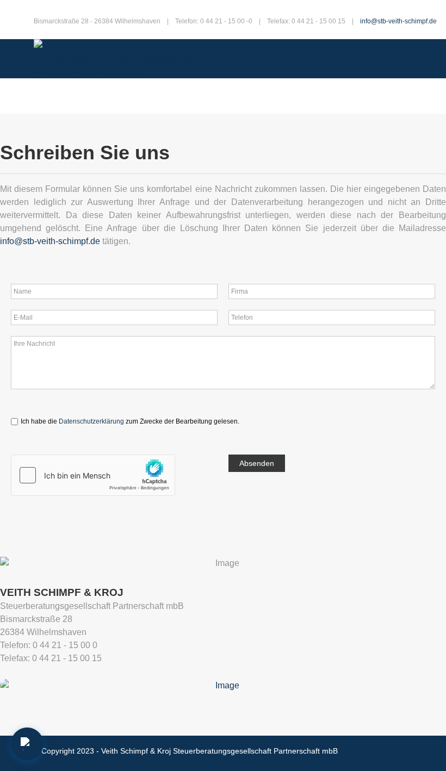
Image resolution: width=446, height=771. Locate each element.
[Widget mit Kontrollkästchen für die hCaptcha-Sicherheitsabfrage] (93, 474)
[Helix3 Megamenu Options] (49, 95)
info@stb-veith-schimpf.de (398, 21)
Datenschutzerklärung (91, 421)
